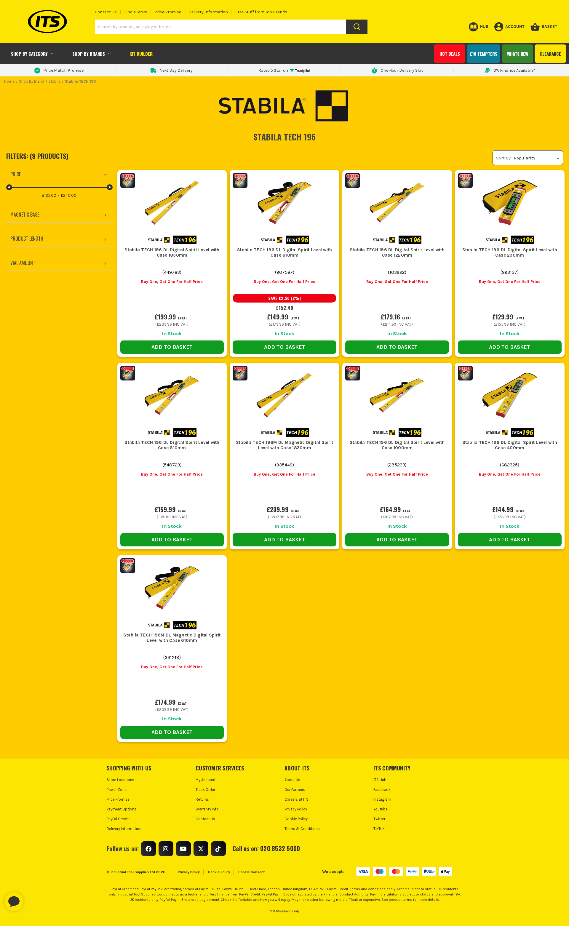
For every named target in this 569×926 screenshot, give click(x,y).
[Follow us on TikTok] (218, 848)
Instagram (382, 799)
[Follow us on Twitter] (201, 848)
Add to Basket (172, 347)
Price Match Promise (63, 70)
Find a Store (135, 12)
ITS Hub (379, 780)
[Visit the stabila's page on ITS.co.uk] (159, 239)
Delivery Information (208, 12)
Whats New (517, 53)
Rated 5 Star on (273, 70)
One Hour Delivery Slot (402, 70)
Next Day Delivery (176, 70)
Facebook (382, 789)
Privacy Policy (295, 809)
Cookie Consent (251, 872)
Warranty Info (207, 809)
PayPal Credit (118, 819)
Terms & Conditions (302, 828)
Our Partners (294, 789)
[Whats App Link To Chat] (33, 899)
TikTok (379, 828)
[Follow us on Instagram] (166, 848)
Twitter (379, 819)
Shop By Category (29, 53)
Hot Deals (449, 53)
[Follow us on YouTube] (183, 848)
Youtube (380, 809)
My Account (205, 780)
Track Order (205, 789)
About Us (292, 780)
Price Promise (167, 12)
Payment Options (121, 809)
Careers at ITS (296, 799)
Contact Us (106, 12)
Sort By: (504, 158)
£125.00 (49, 195)
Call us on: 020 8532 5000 (266, 848)
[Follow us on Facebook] (148, 848)
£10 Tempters (483, 53)
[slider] (9, 187)
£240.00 (68, 195)
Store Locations (120, 780)
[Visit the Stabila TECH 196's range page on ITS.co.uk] (184, 239)
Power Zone (117, 789)
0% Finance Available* (514, 70)
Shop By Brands (88, 53)
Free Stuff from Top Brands (261, 12)
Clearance (550, 53)
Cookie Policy (296, 819)
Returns (202, 799)
